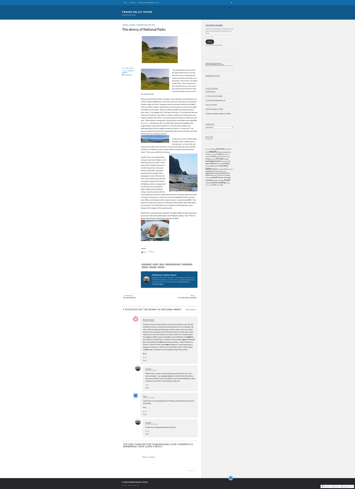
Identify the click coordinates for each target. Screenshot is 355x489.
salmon (145, 267)
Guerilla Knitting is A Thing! (214, 109)
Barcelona (226, 149)
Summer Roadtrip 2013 (145, 25)
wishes (218, 185)
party (219, 173)
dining (207, 159)
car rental (213, 154)
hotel (211, 166)
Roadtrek (215, 175)
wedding (222, 182)
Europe (219, 158)
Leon (208, 168)
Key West (223, 166)
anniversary (208, 149)
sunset (214, 177)
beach (213, 151)
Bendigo (219, 152)
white (211, 185)
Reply (145, 360)
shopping (228, 175)
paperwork (210, 173)
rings (207, 175)
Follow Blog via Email (214, 25)
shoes (223, 175)
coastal (218, 156)
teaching (209, 180)
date (225, 156)
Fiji (229, 161)
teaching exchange (218, 180)
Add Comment (190, 309)
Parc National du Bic (173, 264)
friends (208, 166)
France (227, 163)
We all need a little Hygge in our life (148, 2)
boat (230, 152)
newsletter (209, 171)
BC (230, 149)
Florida (212, 163)
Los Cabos (221, 169)
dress (211, 159)
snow (207, 177)
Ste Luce (161, 267)
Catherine (226, 154)
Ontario (220, 171)
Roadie (211, 175)
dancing (222, 156)
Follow (210, 42)
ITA (218, 166)
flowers (218, 163)
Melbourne (227, 169)
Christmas (208, 156)
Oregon (224, 171)
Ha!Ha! (145, 123)
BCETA (207, 152)
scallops (153, 267)
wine (214, 185)
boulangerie (146, 264)
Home (125, 2)
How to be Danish (211, 105)
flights (207, 163)
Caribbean (208, 154)
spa (210, 177)
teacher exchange (224, 177)
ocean (215, 171)
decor (228, 156)
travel (227, 180)
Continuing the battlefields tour (215, 100)
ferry (226, 161)
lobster (214, 169)
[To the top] (230, 478)
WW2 (221, 185)
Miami (231, 169)
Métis (162, 264)
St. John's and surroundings (214, 96)
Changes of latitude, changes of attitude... (218, 113)
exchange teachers (213, 161)
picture (223, 173)
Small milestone (210, 91)
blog (223, 152)
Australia (220, 149)
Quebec (132, 25)
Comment (191, 470)
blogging (226, 152)
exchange (226, 159)
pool (228, 173)
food (221, 163)
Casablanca (220, 154)
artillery (213, 149)
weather (214, 182)
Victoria (208, 183)
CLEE (213, 156)
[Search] (231, 2)
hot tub (215, 166)
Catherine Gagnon (128, 71)
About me (133, 2)
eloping (214, 159)
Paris (215, 173)
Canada (125, 25)
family (223, 161)
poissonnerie (187, 264)
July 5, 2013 (129, 68)
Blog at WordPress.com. (131, 485)
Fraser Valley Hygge (137, 12)
